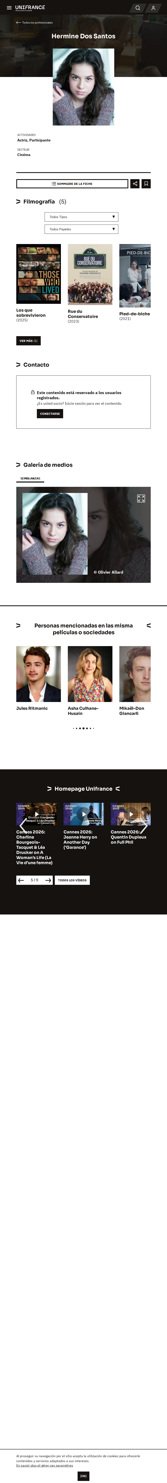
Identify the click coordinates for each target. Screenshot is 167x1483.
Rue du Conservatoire (83, 314)
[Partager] (135, 183)
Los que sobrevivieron (31, 313)
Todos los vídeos (72, 880)
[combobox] (81, 217)
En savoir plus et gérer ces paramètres (44, 1465)
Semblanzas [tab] (30, 478)
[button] (141, 499)
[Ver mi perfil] (153, 8)
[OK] (83, 1476)
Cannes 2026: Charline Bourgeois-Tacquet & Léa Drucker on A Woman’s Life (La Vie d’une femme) (34, 847)
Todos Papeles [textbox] (60, 229)
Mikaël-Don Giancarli (131, 711)
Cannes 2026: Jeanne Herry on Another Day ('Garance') (80, 840)
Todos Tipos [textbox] (58, 217)
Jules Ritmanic (32, 708)
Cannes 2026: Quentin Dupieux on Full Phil (128, 837)
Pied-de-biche (134, 313)
